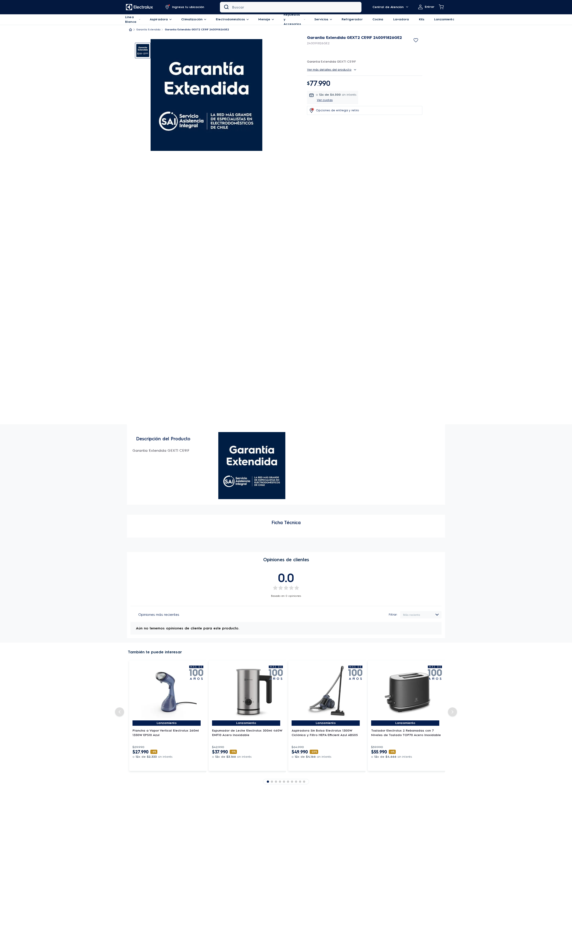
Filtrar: (393, 614)
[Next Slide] (452, 711)
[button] (185, 7)
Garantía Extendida (148, 29)
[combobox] (291, 7)
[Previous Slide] (119, 711)
